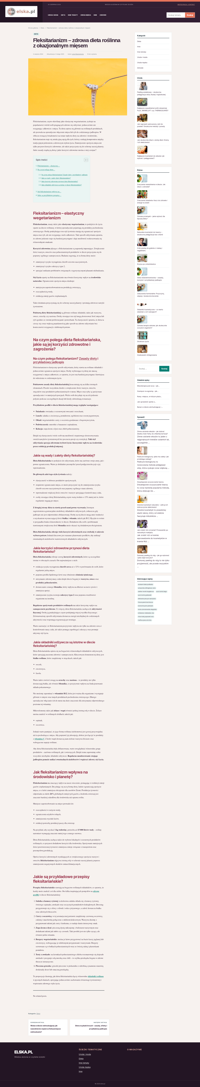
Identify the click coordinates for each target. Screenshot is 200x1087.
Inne (95, 15)
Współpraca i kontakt (186, 4)
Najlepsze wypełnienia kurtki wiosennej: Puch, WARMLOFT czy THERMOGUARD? (152, 109)
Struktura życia (143, 341)
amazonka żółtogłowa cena (147, 588)
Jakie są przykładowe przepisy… (49, 195)
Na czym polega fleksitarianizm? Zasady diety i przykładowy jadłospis (64, 175)
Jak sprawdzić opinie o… (146, 402)
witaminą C (39, 738)
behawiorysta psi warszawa (147, 598)
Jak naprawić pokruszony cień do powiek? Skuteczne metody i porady (151, 125)
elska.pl (23, 1052)
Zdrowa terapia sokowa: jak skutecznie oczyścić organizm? (152, 326)
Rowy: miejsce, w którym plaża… (149, 396)
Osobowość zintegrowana (147, 355)
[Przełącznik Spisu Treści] (85, 160)
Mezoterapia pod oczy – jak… (148, 386)
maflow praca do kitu (144, 620)
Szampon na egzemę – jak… (148, 391)
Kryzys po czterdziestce (146, 264)
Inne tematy (73, 15)
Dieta (63, 15)
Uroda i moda (53, 15)
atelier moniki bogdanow (146, 591)
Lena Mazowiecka (78, 54)
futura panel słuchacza (145, 602)
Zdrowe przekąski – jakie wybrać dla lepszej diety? (151, 217)
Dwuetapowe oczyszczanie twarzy (150, 482)
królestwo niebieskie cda (146, 613)
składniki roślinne (96, 976)
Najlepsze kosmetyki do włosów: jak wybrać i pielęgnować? (150, 157)
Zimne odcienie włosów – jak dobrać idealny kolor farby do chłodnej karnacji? (152, 432)
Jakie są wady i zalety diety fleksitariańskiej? (56, 178)
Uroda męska (86, 15)
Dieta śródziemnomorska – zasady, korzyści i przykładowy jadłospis (150, 279)
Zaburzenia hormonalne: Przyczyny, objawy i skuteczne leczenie (150, 295)
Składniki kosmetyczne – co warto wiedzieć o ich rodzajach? (150, 311)
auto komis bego (161, 591)
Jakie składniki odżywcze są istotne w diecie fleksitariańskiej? (61, 185)
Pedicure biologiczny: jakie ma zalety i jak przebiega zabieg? (153, 458)
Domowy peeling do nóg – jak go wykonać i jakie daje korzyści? (153, 556)
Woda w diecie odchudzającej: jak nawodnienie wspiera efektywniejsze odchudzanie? (45, 1029)
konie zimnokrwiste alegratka (147, 609)
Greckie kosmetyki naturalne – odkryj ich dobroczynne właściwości (152, 506)
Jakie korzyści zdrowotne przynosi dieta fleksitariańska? (59, 181)
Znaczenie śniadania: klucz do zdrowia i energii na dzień (152, 201)
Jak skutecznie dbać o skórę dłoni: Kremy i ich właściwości (153, 141)
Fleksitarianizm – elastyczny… (49, 166)
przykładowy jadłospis (48, 362)
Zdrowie (103, 15)
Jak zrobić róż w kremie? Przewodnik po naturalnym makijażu (152, 531)
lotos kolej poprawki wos (146, 616)
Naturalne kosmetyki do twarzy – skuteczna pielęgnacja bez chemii (150, 233)
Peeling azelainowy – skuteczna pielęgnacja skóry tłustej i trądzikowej (151, 93)
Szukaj (190, 15)
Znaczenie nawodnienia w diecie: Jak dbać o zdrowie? (151, 185)
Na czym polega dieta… (46, 169)
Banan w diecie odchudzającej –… (150, 407)
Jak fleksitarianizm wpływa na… (49, 191)
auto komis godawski (144, 595)
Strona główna (33, 28)
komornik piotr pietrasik (145, 606)
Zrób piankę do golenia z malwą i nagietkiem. (149, 249)
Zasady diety (88, 358)
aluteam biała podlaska (145, 584)
